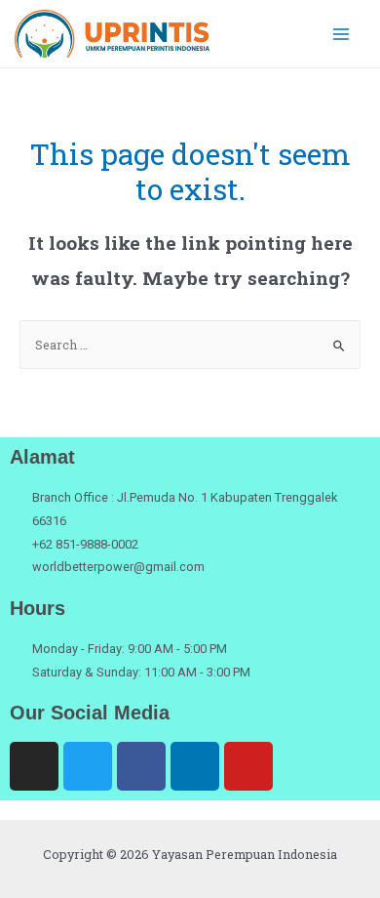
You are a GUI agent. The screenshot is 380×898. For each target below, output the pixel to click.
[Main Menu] (342, 34)
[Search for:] (190, 344)
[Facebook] (141, 766)
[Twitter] (87, 766)
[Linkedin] (195, 766)
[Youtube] (248, 766)
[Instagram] (34, 766)
